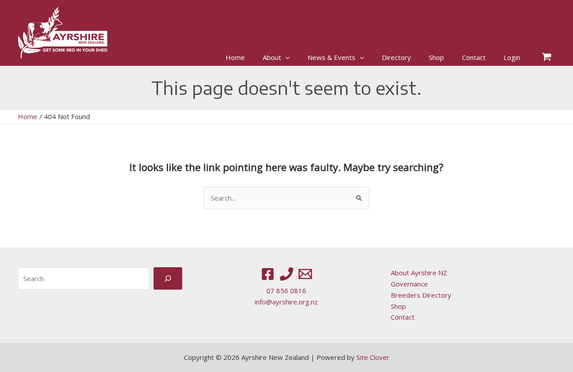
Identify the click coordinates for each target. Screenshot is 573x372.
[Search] (168, 278)
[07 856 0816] (286, 274)
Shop (398, 306)
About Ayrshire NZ (419, 272)
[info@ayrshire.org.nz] (305, 274)
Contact (403, 316)
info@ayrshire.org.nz (286, 301)
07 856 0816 (286, 290)
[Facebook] (267, 274)
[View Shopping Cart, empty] (546, 57)
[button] (285, 57)
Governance (409, 283)
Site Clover (372, 357)
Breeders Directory (421, 295)
